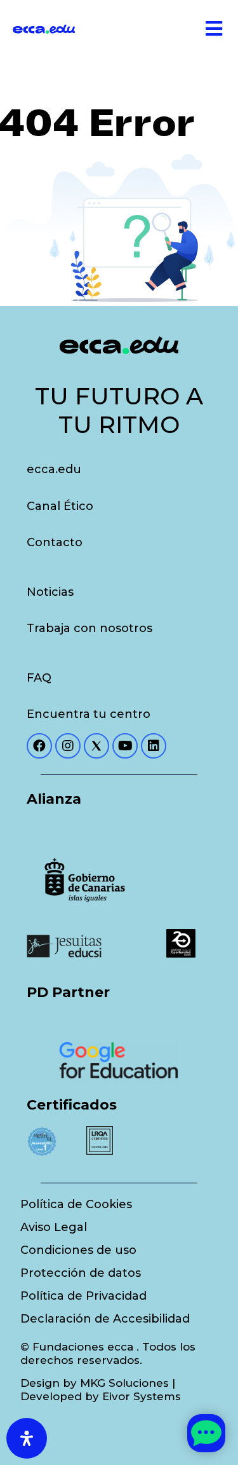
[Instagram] (68, 746)
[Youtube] (125, 746)
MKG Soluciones (124, 1383)
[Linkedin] (153, 746)
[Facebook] (39, 746)
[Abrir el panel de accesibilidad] (26, 1438)
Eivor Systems (141, 1396)
